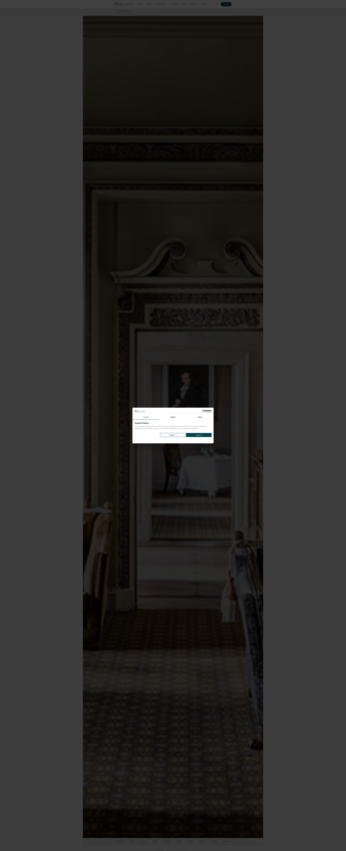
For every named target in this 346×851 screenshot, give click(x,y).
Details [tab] (173, 417)
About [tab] (200, 417)
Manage (171, 435)
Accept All (199, 435)
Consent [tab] (146, 417)
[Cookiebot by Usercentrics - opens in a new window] (192, 411)
